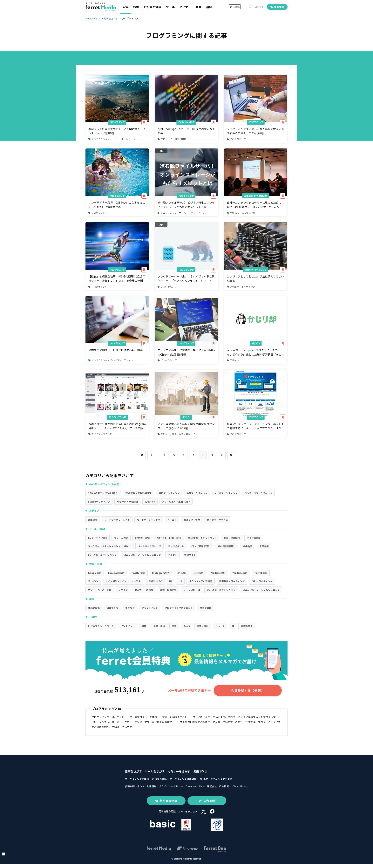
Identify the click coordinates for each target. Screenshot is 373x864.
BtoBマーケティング (99, 501)
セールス (172, 519)
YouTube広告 (239, 572)
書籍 (144, 626)
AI (233, 626)
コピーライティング (262, 581)
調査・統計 (202, 626)
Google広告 (94, 572)
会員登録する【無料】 (247, 690)
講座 (209, 7)
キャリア (130, 607)
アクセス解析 (254, 537)
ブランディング (150, 607)
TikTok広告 (260, 572)
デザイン (255, 343)
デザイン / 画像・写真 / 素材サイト (178, 434)
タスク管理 (205, 607)
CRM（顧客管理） (200, 546)
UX (180, 581)
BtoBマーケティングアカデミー (217, 779)
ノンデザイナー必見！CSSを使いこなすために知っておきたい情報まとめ (116, 205)
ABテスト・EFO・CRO (169, 537)
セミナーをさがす (179, 771)
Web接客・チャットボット (202, 537)
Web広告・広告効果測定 (256, 195)
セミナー (185, 7)
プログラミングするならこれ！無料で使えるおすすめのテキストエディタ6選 (255, 131)
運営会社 (212, 786)
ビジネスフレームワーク (101, 626)
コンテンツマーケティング (258, 493)
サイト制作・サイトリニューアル (122, 581)
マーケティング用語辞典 (183, 779)
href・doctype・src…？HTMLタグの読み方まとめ (186, 131)
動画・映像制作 (232, 537)
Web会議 (247, 546)
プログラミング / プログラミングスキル (112, 360)
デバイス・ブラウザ (117, 417)
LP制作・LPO (142, 537)
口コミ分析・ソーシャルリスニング (142, 554)
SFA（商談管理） (226, 546)
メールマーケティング (225, 493)
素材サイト (190, 554)
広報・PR (150, 501)
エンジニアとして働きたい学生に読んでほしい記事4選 (255, 278)
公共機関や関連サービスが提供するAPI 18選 (115, 350)
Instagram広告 (161, 572)
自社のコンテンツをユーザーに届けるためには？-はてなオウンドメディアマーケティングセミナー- (254, 205)
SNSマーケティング (169, 493)
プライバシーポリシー (171, 786)
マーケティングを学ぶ (137, 779)
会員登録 (279, 6)
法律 (174, 626)
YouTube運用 (217, 572)
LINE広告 (198, 572)
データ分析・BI (176, 546)
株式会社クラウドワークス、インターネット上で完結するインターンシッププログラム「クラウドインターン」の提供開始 (255, 426)
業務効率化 (94, 607)
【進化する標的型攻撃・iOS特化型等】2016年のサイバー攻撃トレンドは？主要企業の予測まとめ (117, 278)
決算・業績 (159, 626)
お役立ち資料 (152, 7)
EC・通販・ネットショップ (102, 554)
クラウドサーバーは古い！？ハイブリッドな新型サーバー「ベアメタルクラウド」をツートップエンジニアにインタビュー (186, 278)
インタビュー (128, 626)
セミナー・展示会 (144, 589)
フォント (172, 554)
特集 (136, 7)
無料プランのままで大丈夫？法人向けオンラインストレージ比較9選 (117, 131)
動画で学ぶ (200, 771)
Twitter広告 (138, 572)
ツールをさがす (155, 771)
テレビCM (93, 581)
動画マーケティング (196, 493)
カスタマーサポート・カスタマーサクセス (206, 519)
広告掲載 (235, 6)
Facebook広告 (116, 572)
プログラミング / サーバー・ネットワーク (113, 139)
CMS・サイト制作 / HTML (173, 139)
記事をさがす (133, 771)
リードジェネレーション (117, 519)
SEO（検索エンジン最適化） (103, 493)
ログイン (259, 7)
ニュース (220, 626)
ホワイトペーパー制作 (99, 589)
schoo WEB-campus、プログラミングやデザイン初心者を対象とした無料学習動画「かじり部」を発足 (255, 352)
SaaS (187, 626)
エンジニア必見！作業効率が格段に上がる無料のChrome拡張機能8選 (186, 352)
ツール (170, 7)
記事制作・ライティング (256, 269)
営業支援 (264, 546)
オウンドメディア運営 (200, 581)
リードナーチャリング (148, 519)
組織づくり (112, 607)
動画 (198, 7)
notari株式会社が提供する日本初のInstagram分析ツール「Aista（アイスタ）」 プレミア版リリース (117, 426)
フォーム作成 (121, 537)
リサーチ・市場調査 (127, 501)
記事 (126, 7)
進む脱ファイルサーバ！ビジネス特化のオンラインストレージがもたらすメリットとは (186, 205)
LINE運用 (181, 572)
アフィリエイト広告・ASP (176, 501)
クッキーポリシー (195, 786)
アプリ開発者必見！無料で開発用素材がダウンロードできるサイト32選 (186, 426)
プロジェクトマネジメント (179, 607)
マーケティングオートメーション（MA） (109, 546)
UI (170, 581)
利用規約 (151, 786)
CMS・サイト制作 (186, 122)
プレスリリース (239, 786)
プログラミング (117, 122)
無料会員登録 (168, 801)
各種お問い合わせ (134, 786)
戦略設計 (92, 519)
